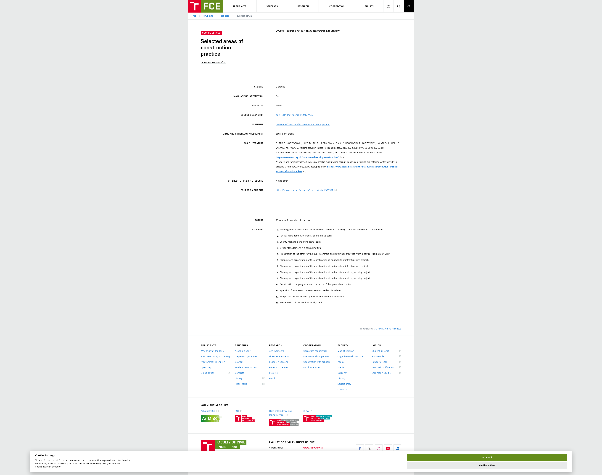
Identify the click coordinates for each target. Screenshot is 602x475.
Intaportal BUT (384, 362)
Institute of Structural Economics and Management (303, 124)
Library (243, 378)
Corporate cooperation (315, 350)
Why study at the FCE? (212, 350)
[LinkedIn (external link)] (397, 448)
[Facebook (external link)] (360, 448)
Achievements (276, 350)
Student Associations (246, 367)
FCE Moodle (382, 356)
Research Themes (278, 367)
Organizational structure (350, 356)
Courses (225, 16)
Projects (273, 372)
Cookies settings (487, 465)
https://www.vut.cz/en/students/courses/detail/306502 (304, 190)
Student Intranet (385, 351)
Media (341, 367)
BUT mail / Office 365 (386, 367)
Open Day (206, 367)
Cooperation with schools (316, 361)
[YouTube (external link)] (388, 448)
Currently (342, 372)
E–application (212, 373)
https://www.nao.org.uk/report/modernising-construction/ (307, 157)
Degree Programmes (246, 356)
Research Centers (278, 361)
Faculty (369, 6)
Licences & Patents (279, 356)
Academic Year (243, 350)
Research (303, 6)
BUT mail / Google (386, 373)
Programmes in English (213, 361)
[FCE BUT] (205, 6)
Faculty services (311, 367)
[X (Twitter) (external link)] (369, 448)
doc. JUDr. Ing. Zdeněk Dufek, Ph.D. (294, 114)
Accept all (487, 457)
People (341, 361)
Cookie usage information (48, 466)
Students (272, 6)
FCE (194, 16)
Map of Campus (346, 350)
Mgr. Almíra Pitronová (390, 328)
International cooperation (316, 356)
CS (408, 6)
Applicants (239, 6)
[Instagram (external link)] (379, 448)
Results (273, 378)
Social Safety (344, 383)
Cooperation (336, 6)
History (341, 378)
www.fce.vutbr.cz (313, 447)
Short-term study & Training (215, 356)
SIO (376, 328)
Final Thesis (245, 384)
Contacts (239, 372)
